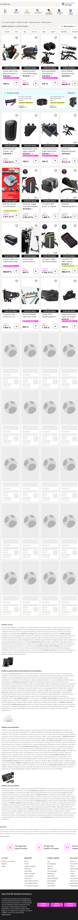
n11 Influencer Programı (31, 886)
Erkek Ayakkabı (51, 881)
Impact (53, 32)
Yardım (26, 864)
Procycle (7, 32)
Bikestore (46, 834)
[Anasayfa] (3, 22)
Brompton (6, 831)
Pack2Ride (63, 32)
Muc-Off (31, 831)
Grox (27, 831)
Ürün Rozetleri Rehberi (30, 883)
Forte (16, 32)
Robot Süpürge (51, 864)
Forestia (68, 834)
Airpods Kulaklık (52, 871)
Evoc (67, 829)
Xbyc (25, 32)
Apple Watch (51, 876)
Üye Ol (26, 861)
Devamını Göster (5, 836)
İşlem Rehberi (28, 871)
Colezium (57, 834)
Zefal (42, 829)
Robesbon (37, 829)
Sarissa (48, 831)
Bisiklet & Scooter (22, 22)
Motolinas (9, 834)
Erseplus (63, 834)
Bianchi (56, 831)
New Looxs (16, 834)
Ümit (52, 831)
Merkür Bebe (72, 831)
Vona (29, 834)
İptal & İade (27, 869)
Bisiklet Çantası (46, 22)
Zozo (75, 829)
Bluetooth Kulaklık (52, 878)
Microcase (3, 834)
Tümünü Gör (71, 93)
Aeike (36, 834)
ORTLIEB (53, 829)
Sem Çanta (47, 829)
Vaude (25, 834)
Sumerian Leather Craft (16, 831)
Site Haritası (27, 878)
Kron (41, 831)
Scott (1, 831)
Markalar (4, 864)
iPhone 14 (50, 866)
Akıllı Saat (50, 869)
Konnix (66, 831)
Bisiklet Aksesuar (34, 22)
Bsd (50, 834)
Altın (48, 861)
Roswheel (31, 829)
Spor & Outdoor (10, 22)
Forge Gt (61, 831)
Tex (25, 831)
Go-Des (73, 834)
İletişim (4, 866)
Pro (73, 829)
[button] (9, 65)
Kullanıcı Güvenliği (29, 873)
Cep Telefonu (51, 886)
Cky (53, 834)
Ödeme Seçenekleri (30, 866)
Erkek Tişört (50, 883)
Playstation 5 (51, 873)
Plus (44, 831)
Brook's (63, 829)
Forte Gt (34, 32)
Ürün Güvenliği (28, 876)
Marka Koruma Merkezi (8, 861)
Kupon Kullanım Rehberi (31, 881)
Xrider (33, 834)
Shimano (37, 831)
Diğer (44, 32)
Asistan (41, 834)
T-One (21, 834)
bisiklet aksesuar (49, 817)
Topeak (58, 829)
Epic (70, 829)
